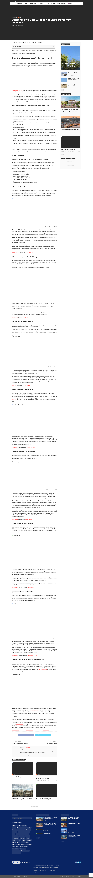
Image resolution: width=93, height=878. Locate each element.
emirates (18, 834)
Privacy (73, 876)
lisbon (18, 842)
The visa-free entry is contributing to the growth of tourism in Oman (70, 130)
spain (13, 846)
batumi (24, 827)
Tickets (20, 3)
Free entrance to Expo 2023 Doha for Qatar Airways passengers (69, 110)
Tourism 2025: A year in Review (20, 777)
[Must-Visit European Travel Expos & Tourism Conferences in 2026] (70, 58)
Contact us (53, 1)
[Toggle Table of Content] (52, 47)
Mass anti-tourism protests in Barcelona (20, 743)
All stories (31, 1)
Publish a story (62, 3)
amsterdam (24, 825)
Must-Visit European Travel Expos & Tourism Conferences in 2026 (69, 65)
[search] (79, 3)
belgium (29, 827)
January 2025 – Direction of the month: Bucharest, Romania (22, 799)
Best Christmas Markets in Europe (74, 823)
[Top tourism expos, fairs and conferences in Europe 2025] (46, 784)
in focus (14, 842)
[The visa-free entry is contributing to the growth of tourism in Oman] (70, 122)
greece (19, 840)
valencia (20, 850)
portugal (18, 844)
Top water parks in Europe (52, 743)
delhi (29, 831)
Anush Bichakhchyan (40, 801)
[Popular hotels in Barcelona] (70, 136)
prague (22, 844)
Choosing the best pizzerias (34, 163)
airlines (13, 825)
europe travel (15, 836)
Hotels (26, 3)
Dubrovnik (14, 399)
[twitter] (79, 1)
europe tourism (25, 834)
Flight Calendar (25, 1)
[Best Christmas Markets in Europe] (64, 825)
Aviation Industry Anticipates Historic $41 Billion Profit (73, 79)
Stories (41, 3)
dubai (13, 834)
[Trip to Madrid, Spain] (39, 833)
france (28, 838)
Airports (53, 3)
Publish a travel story (45, 1)
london (23, 842)
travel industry (15, 848)
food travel (22, 838)
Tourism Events (65, 61)
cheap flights (20, 829)
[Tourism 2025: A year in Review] (22, 762)
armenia (14, 827)
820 (79, 151)
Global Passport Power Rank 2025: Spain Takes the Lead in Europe (46, 777)
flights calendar (15, 838)
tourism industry (23, 846)
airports (18, 825)
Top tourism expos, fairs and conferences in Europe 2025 (43, 799)
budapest (14, 829)
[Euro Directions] (21, 862)
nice (27, 842)
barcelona (19, 827)
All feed (63, 876)
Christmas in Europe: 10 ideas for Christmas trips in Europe (74, 836)
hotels (23, 840)
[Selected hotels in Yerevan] (39, 829)
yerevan (18, 852)
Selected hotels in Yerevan (48, 829)
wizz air (13, 852)
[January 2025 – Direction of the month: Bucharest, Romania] (22, 790)
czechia (24, 831)
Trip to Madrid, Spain (47, 833)
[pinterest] (25, 755)
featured (27, 836)
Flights (47, 3)
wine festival (26, 850)
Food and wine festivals (17, 90)
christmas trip (28, 829)
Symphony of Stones (42, 669)
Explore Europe (37, 1)
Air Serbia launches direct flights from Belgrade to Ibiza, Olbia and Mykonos (74, 830)
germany (14, 840)
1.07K (56, 780)
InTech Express (46, 730)
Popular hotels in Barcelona (68, 149)
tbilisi (17, 846)
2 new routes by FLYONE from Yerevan (73, 73)
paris (13, 844)
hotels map (29, 840)
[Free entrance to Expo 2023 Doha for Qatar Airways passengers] (70, 102)
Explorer (33, 3)
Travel (20, 17)
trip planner (14, 850)
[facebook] (77, 1)
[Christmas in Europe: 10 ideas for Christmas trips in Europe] (64, 837)
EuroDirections (29, 730)
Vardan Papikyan (14, 25)
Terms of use (68, 876)
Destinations (15, 17)
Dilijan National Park (34, 710)
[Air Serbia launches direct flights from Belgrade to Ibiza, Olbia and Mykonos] (64, 830)
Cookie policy (78, 876)
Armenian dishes (19, 724)
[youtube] (28, 755)
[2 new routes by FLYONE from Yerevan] (64, 74)
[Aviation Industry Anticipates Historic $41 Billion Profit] (64, 80)
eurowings (22, 836)
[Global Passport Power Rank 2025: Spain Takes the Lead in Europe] (46, 768)
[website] (20, 755)
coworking (14, 831)
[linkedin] (80, 1)
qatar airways (28, 844)
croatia (19, 831)
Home (14, 3)
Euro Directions (64, 151)
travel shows (22, 848)
